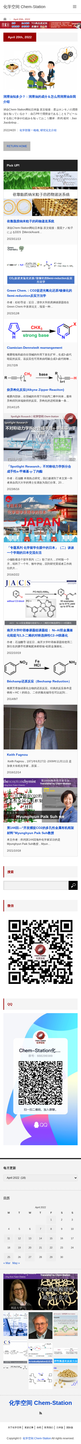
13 (30, 1238)
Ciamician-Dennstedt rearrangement (34, 347)
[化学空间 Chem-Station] (24, 7)
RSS (40, 1413)
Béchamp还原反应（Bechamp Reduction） (39, 681)
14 (40, 1238)
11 (8, 1238)
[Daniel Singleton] (40, 1325)
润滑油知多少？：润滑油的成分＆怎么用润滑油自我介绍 (39, 99)
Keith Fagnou (17, 754)
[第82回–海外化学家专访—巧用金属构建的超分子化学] (40, 1292)
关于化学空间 (14, 1427)
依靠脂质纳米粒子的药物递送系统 (30, 221)
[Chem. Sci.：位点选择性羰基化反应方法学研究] (66, 1352)
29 (51, 1257)
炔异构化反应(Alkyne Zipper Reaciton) (35, 389)
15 (51, 1238)
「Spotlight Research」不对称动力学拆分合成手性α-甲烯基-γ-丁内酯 (39, 469)
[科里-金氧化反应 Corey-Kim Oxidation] (15, 1367)
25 (8, 1257)
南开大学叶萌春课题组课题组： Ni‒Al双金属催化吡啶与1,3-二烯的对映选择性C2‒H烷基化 (40, 632)
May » (16, 1263)
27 (30, 1257)
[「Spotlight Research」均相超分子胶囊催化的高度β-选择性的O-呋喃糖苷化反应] (66, 1324)
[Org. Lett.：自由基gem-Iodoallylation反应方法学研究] (40, 1352)
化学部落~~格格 (29, 130)
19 (19, 1247)
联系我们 (48, 1427)
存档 (39, 1427)
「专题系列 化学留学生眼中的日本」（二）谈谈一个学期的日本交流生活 (40, 550)
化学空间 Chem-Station (40, 1402)
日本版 (59, 1427)
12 (19, 1238)
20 (30, 1247)
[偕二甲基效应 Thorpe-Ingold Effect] (40, 1377)
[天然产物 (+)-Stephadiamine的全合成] (15, 1352)
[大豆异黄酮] (66, 1377)
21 (40, 1247)
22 (51, 1247)
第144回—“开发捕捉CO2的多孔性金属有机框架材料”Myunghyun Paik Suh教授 (40, 830)
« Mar (6, 1263)
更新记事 (29, 1427)
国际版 (69, 1427)
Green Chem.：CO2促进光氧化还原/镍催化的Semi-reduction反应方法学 (39, 293)
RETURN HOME (17, 146)
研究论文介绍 (48, 130)
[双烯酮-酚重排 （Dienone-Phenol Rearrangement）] (15, 1324)
